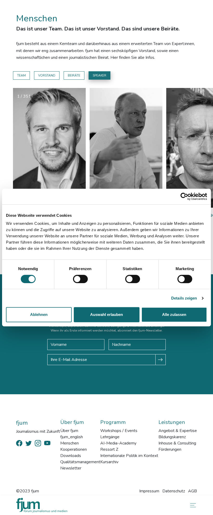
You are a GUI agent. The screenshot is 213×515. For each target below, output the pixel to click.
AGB (192, 491)
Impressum (149, 491)
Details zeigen (184, 298)
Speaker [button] (99, 75)
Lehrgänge (109, 437)
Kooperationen (73, 449)
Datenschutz (173, 491)
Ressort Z (109, 449)
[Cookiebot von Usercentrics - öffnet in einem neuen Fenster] (184, 196)
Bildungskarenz (172, 437)
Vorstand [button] (46, 75)
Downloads (70, 456)
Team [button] (21, 75)
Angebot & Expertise (177, 431)
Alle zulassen (174, 314)
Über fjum (69, 431)
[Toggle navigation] (192, 505)
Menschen (69, 443)
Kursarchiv (109, 462)
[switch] (80, 279)
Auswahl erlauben (106, 314)
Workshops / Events (118, 431)
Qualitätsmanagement (80, 462)
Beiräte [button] (74, 75)
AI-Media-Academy (118, 443)
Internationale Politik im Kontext (129, 456)
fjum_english (71, 437)
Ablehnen (39, 314)
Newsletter (70, 468)
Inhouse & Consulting (177, 443)
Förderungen (169, 449)
